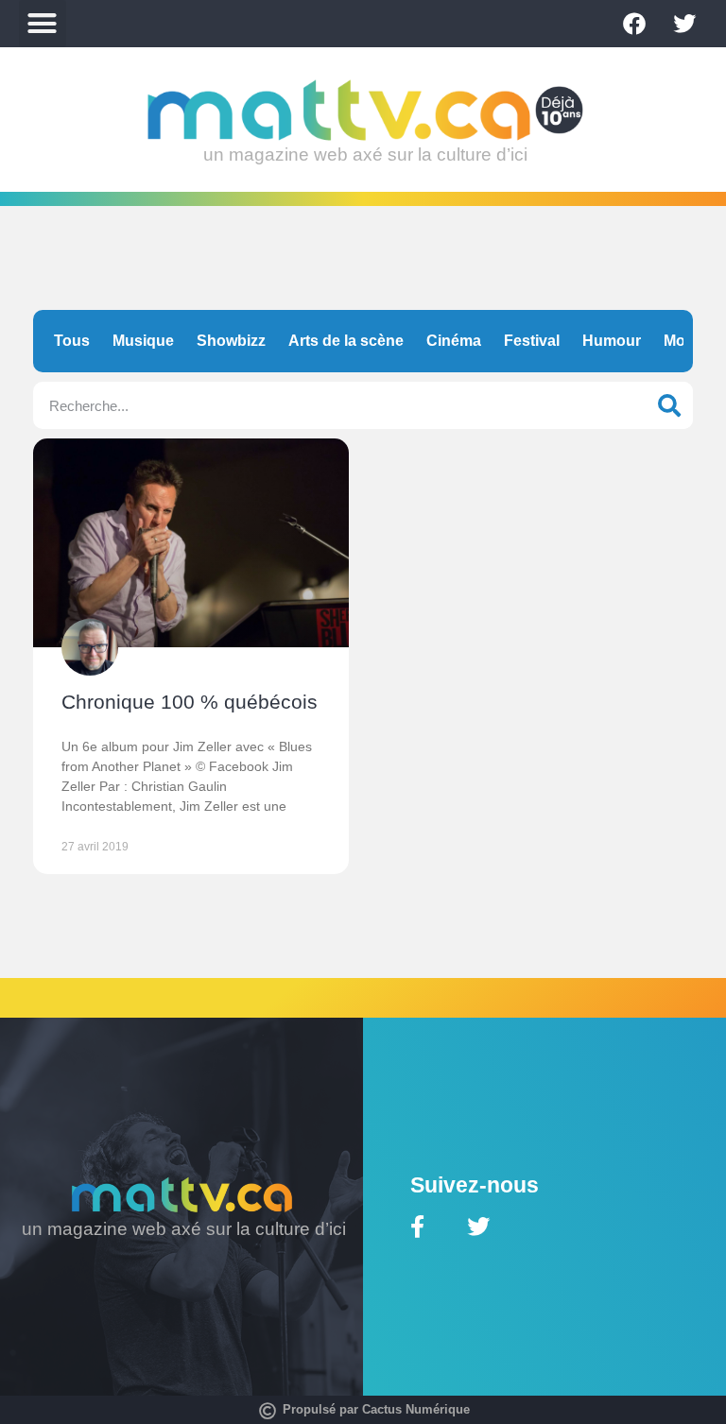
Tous (72, 341)
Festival (532, 341)
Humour (611, 341)
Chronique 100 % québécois (189, 701)
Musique (143, 341)
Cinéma (453, 341)
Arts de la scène (346, 341)
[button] (42, 23)
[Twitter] (684, 23)
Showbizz (231, 341)
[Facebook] (634, 23)
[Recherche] (669, 405)
